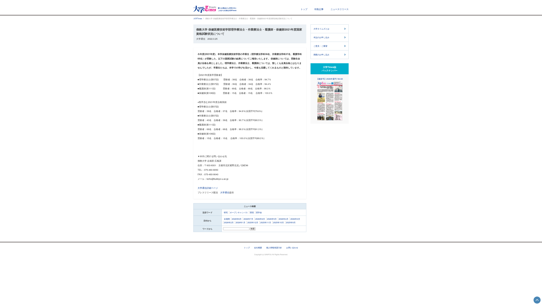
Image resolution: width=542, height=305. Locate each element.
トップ (304, 9)
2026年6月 (260, 218)
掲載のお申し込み (321, 54)
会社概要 (258, 247)
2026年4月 (283, 218)
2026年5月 (272, 218)
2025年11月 (265, 222)
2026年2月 (229, 222)
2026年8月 (237, 218)
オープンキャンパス (239, 212)
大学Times (197, 18)
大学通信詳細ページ (208, 187)
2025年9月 (291, 222)
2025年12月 (252, 222)
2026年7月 (248, 218)
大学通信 (224, 192)
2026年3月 (295, 218)
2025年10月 (278, 222)
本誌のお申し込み (321, 37)
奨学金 (259, 212)
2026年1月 (240, 222)
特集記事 (319, 9)
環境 (252, 212)
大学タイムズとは (321, 28)
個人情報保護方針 (274, 247)
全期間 (227, 218)
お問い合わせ (292, 247)
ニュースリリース (340, 9)
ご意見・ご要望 (320, 45)
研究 (226, 212)
